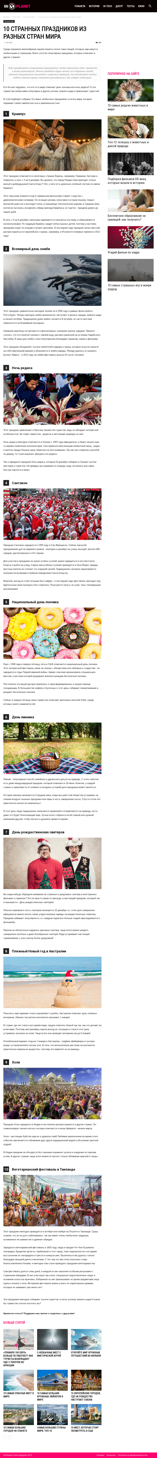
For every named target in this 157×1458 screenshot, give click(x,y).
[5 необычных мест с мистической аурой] (52, 1339)
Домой (6, 17)
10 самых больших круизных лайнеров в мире (50, 1396)
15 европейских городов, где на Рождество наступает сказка (85, 1396)
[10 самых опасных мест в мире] (18, 1380)
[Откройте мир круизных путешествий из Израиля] (86, 1339)
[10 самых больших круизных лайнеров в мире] (52, 1380)
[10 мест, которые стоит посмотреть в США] (86, 1414)
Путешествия (29, 17)
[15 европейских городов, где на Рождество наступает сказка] (86, 1380)
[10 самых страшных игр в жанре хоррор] (131, 270)
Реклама (100, 1455)
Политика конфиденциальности (132, 1455)
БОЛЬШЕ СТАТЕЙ (14, 1322)
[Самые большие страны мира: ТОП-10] (52, 1414)
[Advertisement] (131, 46)
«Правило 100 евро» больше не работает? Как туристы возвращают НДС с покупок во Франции (18, 1359)
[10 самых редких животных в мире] (131, 90)
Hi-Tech (107, 6)
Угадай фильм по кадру (124, 252)
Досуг (119, 6)
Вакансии (111, 1455)
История (94, 6)
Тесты (130, 6)
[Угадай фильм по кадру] (131, 237)
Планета (80, 6)
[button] (150, 6)
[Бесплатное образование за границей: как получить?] (131, 200)
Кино (141, 6)
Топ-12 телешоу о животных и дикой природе (128, 144)
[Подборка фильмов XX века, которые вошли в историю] (131, 164)
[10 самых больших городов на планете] (18, 1414)
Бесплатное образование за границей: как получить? (127, 217)
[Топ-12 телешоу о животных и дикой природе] (131, 127)
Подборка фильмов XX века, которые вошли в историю (127, 181)
